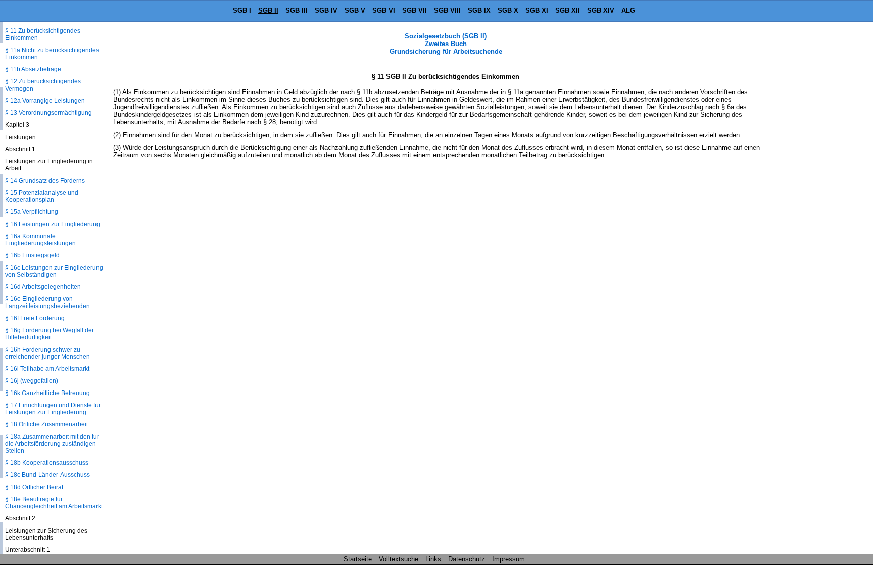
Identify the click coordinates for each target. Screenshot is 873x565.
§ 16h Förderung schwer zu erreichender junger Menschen (47, 353)
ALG (628, 10)
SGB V (355, 10)
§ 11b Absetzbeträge (33, 69)
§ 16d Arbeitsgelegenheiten (43, 286)
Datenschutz (466, 559)
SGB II (268, 10)
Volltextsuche (398, 559)
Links (433, 559)
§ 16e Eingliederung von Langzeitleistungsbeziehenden (47, 302)
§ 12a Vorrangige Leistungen (45, 100)
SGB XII (567, 10)
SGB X (508, 10)
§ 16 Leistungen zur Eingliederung (52, 224)
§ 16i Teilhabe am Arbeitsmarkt (47, 368)
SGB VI (383, 10)
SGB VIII (447, 10)
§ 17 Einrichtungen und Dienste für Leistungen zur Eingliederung (53, 409)
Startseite (358, 559)
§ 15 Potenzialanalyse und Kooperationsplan (41, 196)
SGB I (242, 10)
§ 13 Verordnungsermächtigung (48, 112)
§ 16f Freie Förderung (35, 318)
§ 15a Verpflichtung (31, 211)
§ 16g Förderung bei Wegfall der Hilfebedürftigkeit (49, 334)
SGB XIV (600, 10)
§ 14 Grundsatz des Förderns (45, 180)
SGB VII (414, 10)
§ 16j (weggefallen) (31, 380)
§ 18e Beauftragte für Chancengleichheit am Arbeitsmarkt (54, 503)
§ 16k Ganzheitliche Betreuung (47, 393)
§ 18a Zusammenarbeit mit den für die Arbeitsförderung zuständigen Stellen (52, 443)
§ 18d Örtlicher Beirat (34, 487)
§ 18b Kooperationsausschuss (46, 462)
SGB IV (326, 10)
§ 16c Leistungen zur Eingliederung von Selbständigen (54, 271)
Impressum (508, 559)
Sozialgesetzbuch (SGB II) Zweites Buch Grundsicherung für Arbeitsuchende (446, 43)
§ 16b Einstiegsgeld (32, 255)
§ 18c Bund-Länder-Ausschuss (47, 475)
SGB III (296, 10)
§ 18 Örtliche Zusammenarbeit (46, 424)
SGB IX (479, 10)
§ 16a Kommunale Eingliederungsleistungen (40, 240)
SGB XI (536, 10)
